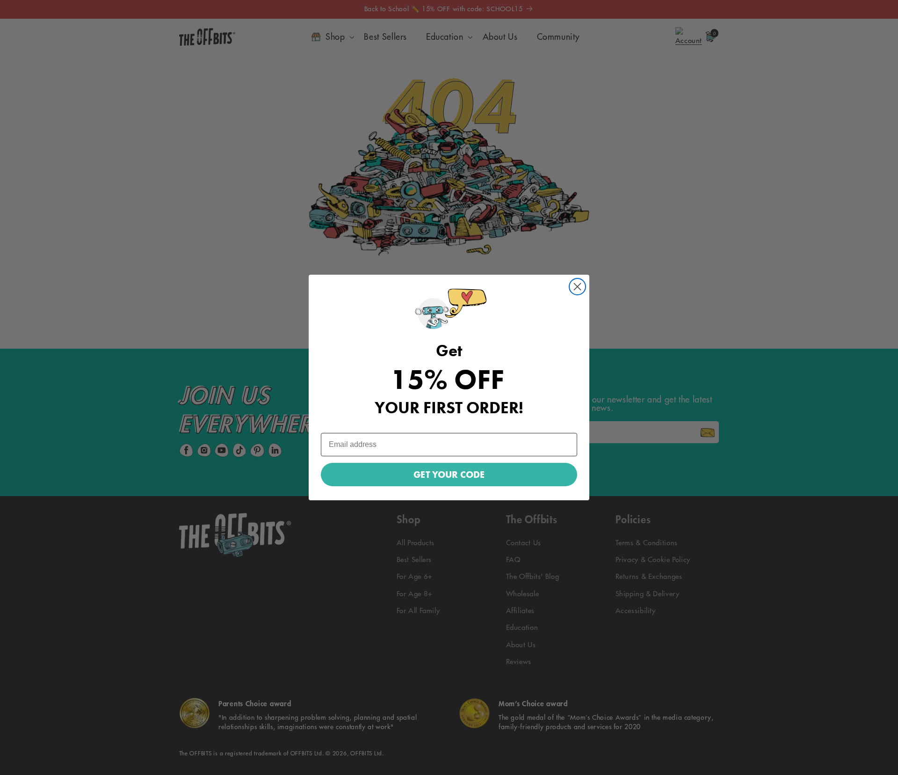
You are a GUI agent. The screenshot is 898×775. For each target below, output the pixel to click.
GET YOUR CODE (449, 474)
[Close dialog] (577, 286)
